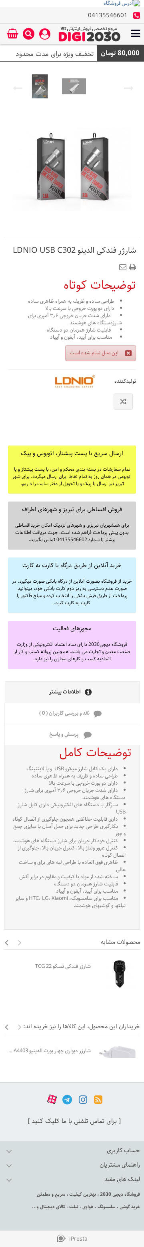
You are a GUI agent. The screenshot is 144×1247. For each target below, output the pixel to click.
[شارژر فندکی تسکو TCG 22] (117, 974)
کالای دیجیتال (52, 1207)
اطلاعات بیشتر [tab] (65, 692)
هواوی (87, 1207)
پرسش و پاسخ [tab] (64, 734)
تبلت (73, 1207)
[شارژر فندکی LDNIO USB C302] (74, 86)
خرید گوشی (129, 1207)
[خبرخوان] (98, 1099)
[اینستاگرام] (83, 1099)
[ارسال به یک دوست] (124, 265)
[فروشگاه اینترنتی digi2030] (89, 34)
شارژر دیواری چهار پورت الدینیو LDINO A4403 (49, 1050)
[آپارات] (52, 1099)
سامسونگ (106, 1207)
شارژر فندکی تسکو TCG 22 (63, 966)
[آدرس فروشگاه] (72, 4)
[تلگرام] (67, 1099)
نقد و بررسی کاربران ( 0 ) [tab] (64, 713)
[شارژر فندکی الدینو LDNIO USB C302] (40, 86)
